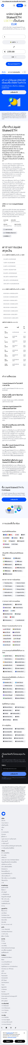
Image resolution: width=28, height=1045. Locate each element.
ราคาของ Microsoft (6, 1022)
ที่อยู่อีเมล (4, 765)
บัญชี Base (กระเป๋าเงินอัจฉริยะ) (9, 966)
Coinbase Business (6, 931)
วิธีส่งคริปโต (4, 880)
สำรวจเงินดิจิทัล (5, 853)
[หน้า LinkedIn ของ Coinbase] (6, 1028)
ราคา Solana (4, 1010)
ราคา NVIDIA (4, 1017)
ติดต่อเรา (3, 890)
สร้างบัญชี (4, 892)
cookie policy (10, 1032)
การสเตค (3, 943)
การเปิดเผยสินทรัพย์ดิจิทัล (7, 848)
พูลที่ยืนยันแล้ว (5, 952)
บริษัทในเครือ (4, 825)
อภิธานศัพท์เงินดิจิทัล (6, 866)
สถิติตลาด (3, 857)
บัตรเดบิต (3, 922)
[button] (25, 5)
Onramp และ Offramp (7, 968)
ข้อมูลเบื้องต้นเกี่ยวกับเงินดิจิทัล (9, 862)
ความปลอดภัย (5, 832)
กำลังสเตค (4, 989)
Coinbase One (5, 915)
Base (2, 959)
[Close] (24, 1033)
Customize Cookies (11, 1037)
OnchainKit (4, 978)
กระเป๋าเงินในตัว (5, 964)
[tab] (4, 72)
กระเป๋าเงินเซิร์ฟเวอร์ (6, 962)
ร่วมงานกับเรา (5, 823)
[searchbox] (14, 57)
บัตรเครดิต (4, 920)
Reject (8, 1041)
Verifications (5, 982)
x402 (2, 971)
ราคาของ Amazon (6, 1024)
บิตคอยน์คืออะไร (5, 871)
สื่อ (2, 829)
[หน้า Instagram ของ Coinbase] (10, 1028)
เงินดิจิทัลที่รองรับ (5, 903)
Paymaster (4, 975)
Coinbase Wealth (6, 917)
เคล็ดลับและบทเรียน (6, 864)
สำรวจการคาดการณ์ (6, 924)
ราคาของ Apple (5, 1019)
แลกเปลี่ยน (4, 945)
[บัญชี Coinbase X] (1, 1028)
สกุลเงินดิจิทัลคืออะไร (6, 873)
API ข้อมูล (4, 980)
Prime (3, 941)
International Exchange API (9, 996)
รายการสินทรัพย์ (5, 929)
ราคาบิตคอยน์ (5, 1005)
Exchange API (5, 994)
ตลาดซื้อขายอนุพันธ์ (6, 950)
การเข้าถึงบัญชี (5, 901)
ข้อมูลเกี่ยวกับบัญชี (6, 896)
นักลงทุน (3, 834)
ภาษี (2, 882)
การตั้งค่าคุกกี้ (4, 843)
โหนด (2, 984)
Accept (20, 1041)
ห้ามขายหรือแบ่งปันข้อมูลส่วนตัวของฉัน (11, 845)
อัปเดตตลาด (4, 869)
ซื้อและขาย (4, 910)
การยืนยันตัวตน (5, 894)
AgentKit (4, 987)
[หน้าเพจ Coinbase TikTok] (15, 1028)
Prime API (4, 998)
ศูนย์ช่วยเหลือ (4, 887)
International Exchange (8, 948)
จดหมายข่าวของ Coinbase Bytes (10, 859)
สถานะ (3, 906)
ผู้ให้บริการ (4, 836)
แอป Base (4, 913)
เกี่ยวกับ (3, 820)
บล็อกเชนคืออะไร (5, 875)
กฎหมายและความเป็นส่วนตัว (8, 839)
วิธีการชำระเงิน (5, 899)
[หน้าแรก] (2, 5)
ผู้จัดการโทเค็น (5, 936)
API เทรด (3, 973)
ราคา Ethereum (5, 1008)
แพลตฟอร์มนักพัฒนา (6, 957)
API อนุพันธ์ (4, 1001)
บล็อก (2, 827)
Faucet (3, 991)
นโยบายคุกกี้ (4, 841)
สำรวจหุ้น (3, 855)
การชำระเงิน (4, 934)
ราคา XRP (4, 1012)
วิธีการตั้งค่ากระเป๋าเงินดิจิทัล (8, 878)
